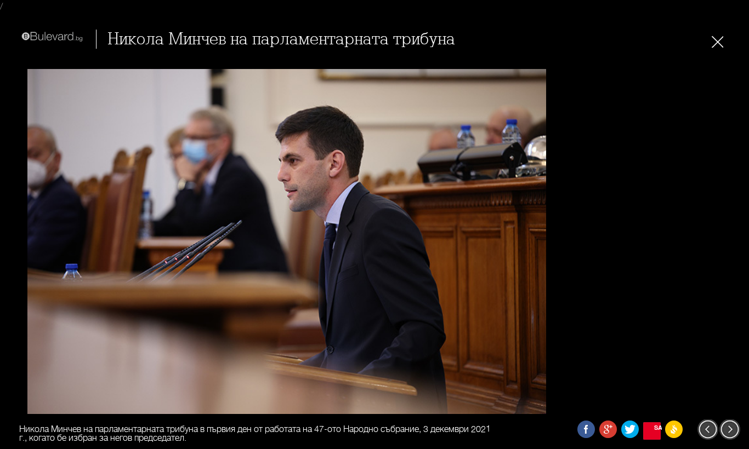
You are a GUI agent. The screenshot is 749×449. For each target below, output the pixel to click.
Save (657, 427)
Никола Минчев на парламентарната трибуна (281, 39)
